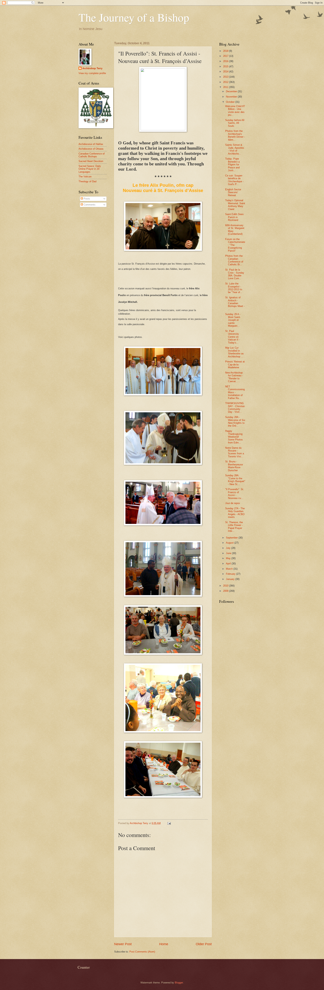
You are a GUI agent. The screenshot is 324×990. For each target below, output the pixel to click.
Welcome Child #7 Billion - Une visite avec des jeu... (235, 110)
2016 (226, 61)
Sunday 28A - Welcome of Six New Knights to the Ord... (235, 421)
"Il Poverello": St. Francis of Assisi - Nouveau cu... (234, 493)
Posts (86, 198)
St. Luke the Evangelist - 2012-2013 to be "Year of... (233, 288)
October (230, 101)
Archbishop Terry (92, 68)
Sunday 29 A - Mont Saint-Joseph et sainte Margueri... (233, 320)
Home (163, 944)
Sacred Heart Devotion (91, 161)
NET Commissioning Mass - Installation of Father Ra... (235, 392)
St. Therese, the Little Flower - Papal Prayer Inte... (234, 526)
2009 (226, 591)
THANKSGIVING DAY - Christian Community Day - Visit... (235, 407)
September (232, 537)
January (230, 579)
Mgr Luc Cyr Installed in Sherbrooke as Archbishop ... (234, 352)
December (232, 91)
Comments (89, 204)
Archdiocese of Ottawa (91, 148)
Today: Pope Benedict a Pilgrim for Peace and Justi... (232, 164)
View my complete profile (92, 73)
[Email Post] (169, 823)
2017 (226, 56)
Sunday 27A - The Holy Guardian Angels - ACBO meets (235, 512)
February (231, 573)
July (228, 548)
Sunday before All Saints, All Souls (234, 123)
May (228, 558)
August (230, 542)
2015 (226, 66)
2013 (226, 76)
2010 (226, 585)
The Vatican (85, 176)
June (229, 553)
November (232, 96)
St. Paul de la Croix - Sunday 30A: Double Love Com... (234, 274)
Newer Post (123, 944)
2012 (226, 82)
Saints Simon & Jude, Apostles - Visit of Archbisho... (234, 149)
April (229, 563)
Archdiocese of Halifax (91, 144)
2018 (226, 51)
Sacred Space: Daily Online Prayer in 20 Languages (90, 169)
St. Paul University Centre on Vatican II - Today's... (232, 337)
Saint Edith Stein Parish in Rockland (234, 217)
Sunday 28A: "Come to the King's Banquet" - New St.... (235, 479)
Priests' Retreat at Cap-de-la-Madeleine (235, 364)
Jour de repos (232, 503)
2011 (226, 87)
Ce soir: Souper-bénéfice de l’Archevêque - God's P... (234, 180)
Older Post (204, 944)
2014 (226, 71)
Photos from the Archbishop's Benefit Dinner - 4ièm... (235, 135)
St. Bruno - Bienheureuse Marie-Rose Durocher (234, 466)
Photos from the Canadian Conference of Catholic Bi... (234, 260)
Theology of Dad (87, 181)
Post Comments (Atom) (142, 951)
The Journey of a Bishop (134, 17)
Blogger (179, 982)
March (229, 568)
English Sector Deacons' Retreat (233, 192)
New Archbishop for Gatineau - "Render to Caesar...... (234, 377)
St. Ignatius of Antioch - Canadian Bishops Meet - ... (234, 303)
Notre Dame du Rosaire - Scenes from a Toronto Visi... (234, 452)
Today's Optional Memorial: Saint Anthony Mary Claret (235, 204)
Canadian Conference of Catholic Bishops (92, 155)
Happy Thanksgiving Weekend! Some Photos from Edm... (234, 437)
